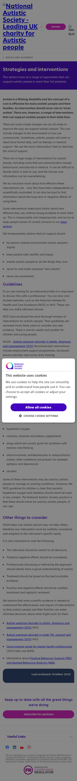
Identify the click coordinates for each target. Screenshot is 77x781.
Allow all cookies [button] (38, 407)
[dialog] (38, 390)
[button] (38, 416)
